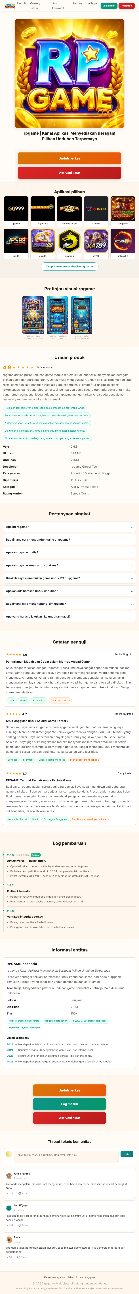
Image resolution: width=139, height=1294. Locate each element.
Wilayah (93, 3)
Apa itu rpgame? (17, 527)
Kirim (127, 1154)
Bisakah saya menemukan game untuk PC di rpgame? (43, 578)
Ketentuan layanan (54, 1277)
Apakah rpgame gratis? (22, 552)
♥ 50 (9, 1257)
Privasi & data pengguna (81, 1277)
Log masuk (109, 5)
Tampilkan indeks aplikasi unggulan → (69, 266)
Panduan (78, 3)
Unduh (21, 3)
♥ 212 (10, 1193)
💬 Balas (23, 1193)
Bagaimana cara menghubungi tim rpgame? (36, 603)
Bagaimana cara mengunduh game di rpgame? (38, 539)
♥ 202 (10, 1225)
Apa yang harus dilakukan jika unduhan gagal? (38, 616)
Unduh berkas (69, 158)
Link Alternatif (58, 5)
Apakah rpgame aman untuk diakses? (32, 565)
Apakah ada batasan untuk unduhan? (32, 591)
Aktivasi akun (69, 173)
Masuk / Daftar (35, 5)
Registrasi (126, 5)
